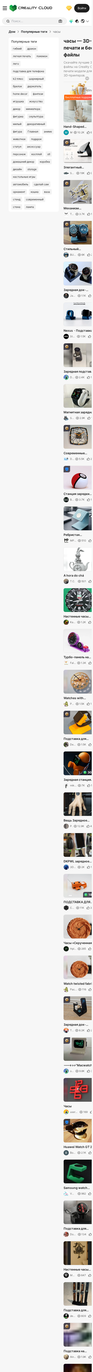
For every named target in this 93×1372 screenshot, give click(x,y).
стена (16, 206)
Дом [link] (12, 31)
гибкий (17, 48)
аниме (48, 131)
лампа (30, 206)
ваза (47, 191)
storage (32, 169)
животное (19, 139)
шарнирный (36, 78)
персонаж (19, 154)
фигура (17, 131)
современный (34, 199)
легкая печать (22, 56)
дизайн (17, 169)
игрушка (18, 101)
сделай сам (41, 184)
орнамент (19, 191)
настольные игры (24, 176)
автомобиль (20, 184)
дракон (31, 48)
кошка (34, 191)
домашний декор (23, 161)
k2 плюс (18, 78)
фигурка (18, 116)
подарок (36, 139)
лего (16, 63)
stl (48, 154)
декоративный (36, 124)
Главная (33, 131)
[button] (85, 21)
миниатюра (33, 108)
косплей (36, 154)
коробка (45, 161)
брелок (17, 86)
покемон (42, 56)
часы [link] (57, 31)
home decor (20, 93)
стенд (16, 199)
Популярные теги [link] (34, 31)
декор (16, 108)
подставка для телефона (28, 71)
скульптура (36, 116)
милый (17, 124)
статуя (17, 146)
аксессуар (33, 146)
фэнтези (38, 93)
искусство (36, 101)
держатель (34, 86)
